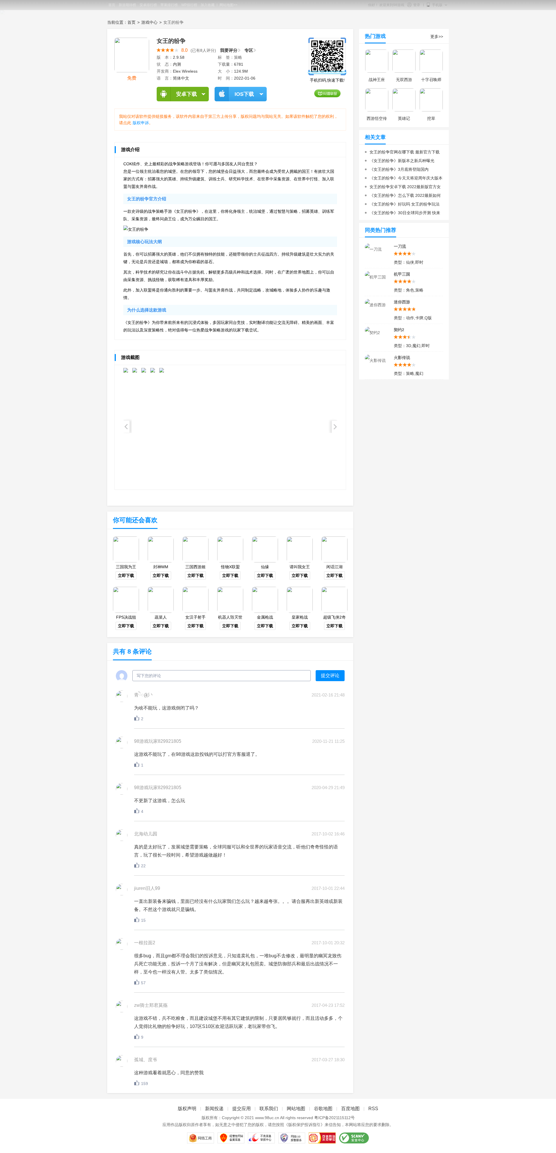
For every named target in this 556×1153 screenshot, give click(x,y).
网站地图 (296, 1108)
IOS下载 (244, 94)
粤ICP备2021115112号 (334, 1117)
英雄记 (404, 118)
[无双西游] (404, 61)
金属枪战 (265, 617)
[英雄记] (404, 99)
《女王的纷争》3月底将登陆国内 (399, 169)
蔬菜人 (161, 617)
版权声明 (187, 1108)
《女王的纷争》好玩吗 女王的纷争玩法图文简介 (402, 205)
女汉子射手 (195, 617)
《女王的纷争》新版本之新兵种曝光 (402, 160)
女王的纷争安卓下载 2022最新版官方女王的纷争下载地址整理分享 (403, 187)
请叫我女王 (300, 566)
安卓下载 (186, 94)
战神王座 (377, 79)
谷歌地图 (323, 1108)
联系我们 (268, 1108)
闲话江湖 (334, 566)
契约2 (399, 329)
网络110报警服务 (291, 1137)
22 (143, 866)
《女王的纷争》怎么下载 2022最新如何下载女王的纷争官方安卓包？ (403, 196)
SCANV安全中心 (354, 1137)
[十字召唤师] (431, 61)
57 (143, 982)
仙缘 (265, 566)
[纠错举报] (327, 93)
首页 (131, 22)
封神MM (160, 566)
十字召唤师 (431, 79)
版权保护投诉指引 (304, 1124)
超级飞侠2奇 (334, 617)
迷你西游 (402, 302)
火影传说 (402, 357)
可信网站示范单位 (322, 1137)
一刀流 (400, 246)
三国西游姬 (195, 566)
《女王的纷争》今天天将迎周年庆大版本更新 (403, 179)
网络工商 (200, 1137)
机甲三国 (402, 274)
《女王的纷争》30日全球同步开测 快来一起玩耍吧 (402, 213)
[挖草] (431, 99)
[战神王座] (376, 61)
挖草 (431, 118)
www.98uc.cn (267, 1117)
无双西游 (404, 79)
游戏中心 (149, 22)
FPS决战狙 (126, 617)
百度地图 (350, 1108)
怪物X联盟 (230, 566)
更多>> (436, 36)
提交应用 (241, 1108)
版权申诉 (141, 122)
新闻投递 (214, 1108)
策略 (238, 57)
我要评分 (228, 50)
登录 (416, 5)
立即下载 (126, 575)
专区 (248, 50)
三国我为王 (126, 566)
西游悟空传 (377, 118)
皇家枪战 (300, 617)
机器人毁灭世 (230, 617)
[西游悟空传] (376, 99)
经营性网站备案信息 (230, 1137)
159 (144, 1083)
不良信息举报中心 (261, 1137)
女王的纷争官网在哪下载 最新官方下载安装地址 (402, 153)
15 (143, 920)
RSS (373, 1108)
